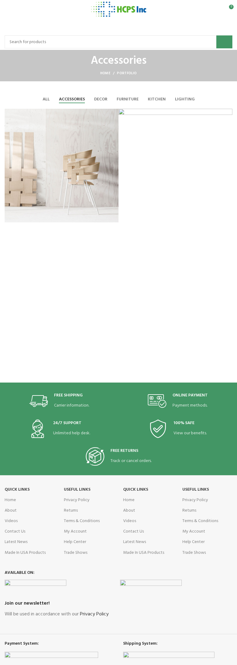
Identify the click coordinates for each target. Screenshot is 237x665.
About (11, 510)
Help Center (75, 541)
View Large (113, 113)
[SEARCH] (224, 41)
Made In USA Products (25, 552)
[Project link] (61, 165)
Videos (11, 521)
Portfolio (127, 73)
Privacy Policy (76, 500)
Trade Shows (75, 552)
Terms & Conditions (82, 521)
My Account (75, 531)
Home (105, 73)
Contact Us (15, 531)
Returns (71, 510)
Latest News (16, 541)
